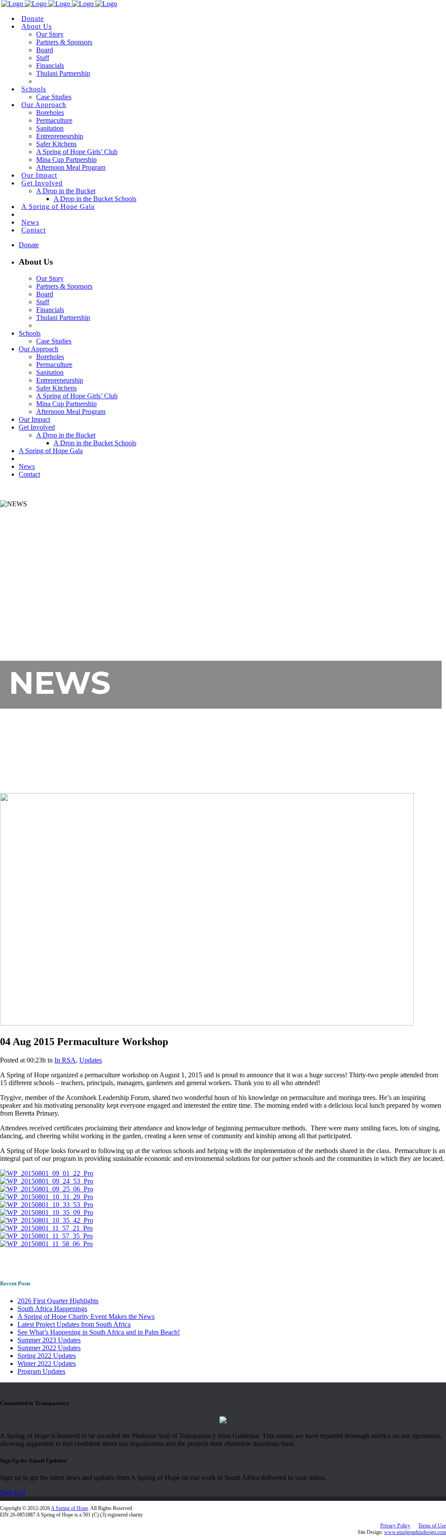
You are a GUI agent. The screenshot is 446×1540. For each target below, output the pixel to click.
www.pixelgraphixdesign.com (415, 1532)
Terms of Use (432, 1526)
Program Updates (41, 1371)
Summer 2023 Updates (49, 1340)
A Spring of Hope (69, 1508)
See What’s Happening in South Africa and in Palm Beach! (98, 1332)
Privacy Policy (395, 1526)
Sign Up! (12, 1492)
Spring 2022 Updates (46, 1355)
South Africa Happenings (52, 1308)
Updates (90, 1060)
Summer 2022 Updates (49, 1348)
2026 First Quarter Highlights (57, 1301)
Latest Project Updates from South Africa (74, 1324)
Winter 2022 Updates (46, 1363)
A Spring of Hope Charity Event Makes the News (86, 1316)
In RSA (65, 1060)
